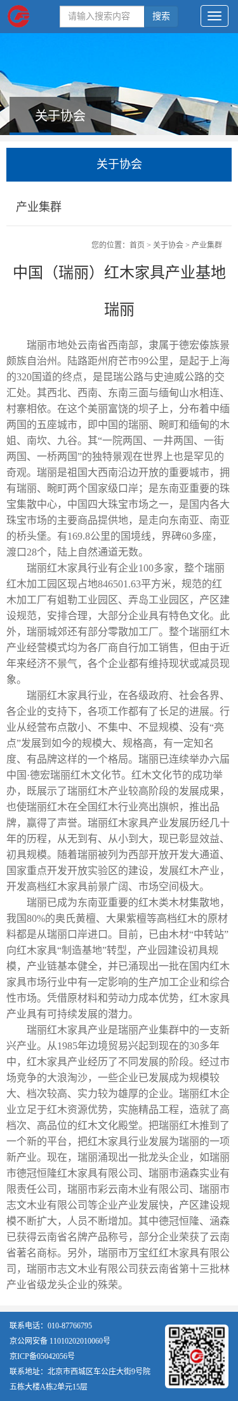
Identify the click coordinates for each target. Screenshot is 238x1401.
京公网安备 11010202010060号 (60, 1341)
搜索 (161, 16)
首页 (137, 245)
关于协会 (168, 245)
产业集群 (207, 245)
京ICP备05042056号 (42, 1356)
